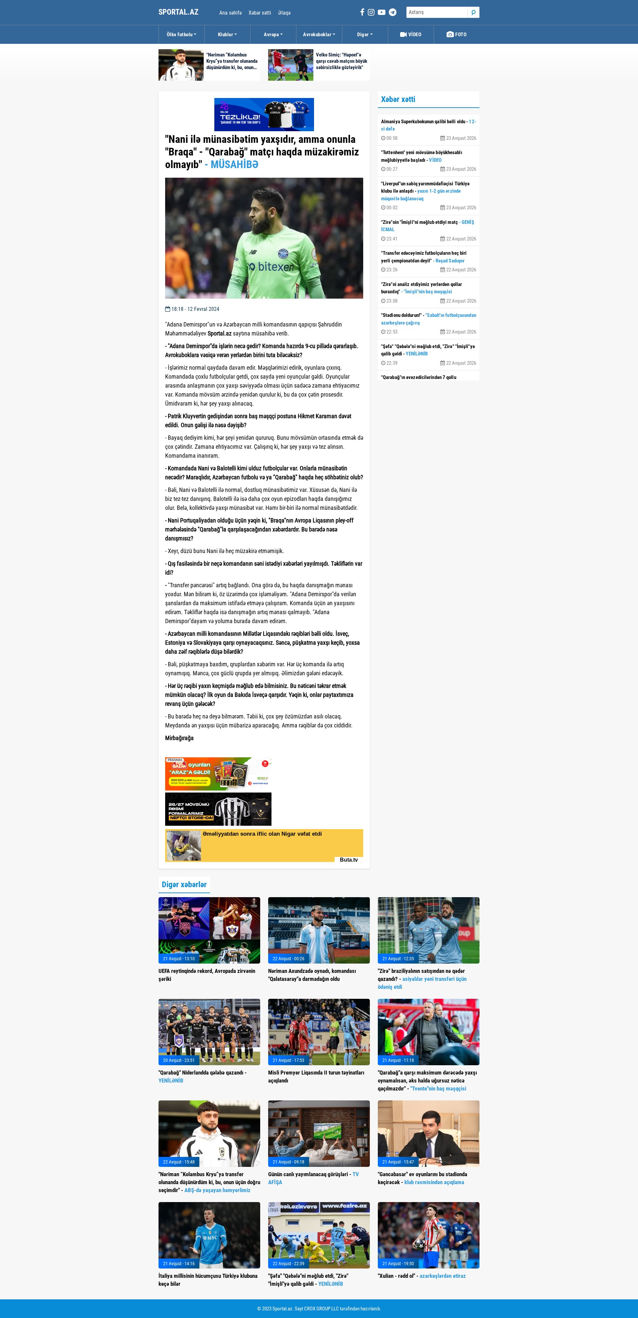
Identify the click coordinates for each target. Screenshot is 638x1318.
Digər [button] (363, 35)
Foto (460, 35)
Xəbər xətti (260, 13)
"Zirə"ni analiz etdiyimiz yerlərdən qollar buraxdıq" (428, 292)
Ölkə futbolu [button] (180, 35)
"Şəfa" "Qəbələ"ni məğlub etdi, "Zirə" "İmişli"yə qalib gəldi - (428, 354)
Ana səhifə (230, 13)
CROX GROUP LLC (321, 1309)
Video (414, 35)
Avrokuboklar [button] (317, 35)
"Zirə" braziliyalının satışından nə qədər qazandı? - (422, 979)
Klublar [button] (225, 35)
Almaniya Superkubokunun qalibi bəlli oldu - (428, 130)
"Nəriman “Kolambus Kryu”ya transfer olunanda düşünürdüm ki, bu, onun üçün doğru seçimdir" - (209, 1182)
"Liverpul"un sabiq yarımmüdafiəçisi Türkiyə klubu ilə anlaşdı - (428, 196)
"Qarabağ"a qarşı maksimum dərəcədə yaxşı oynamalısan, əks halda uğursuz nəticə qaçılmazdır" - (427, 1080)
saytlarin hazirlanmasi (192, 750)
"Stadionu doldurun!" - (428, 323)
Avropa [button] (271, 35)
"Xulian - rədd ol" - (422, 1275)
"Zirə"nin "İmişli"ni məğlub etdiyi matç (428, 230)
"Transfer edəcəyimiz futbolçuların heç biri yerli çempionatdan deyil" (428, 261)
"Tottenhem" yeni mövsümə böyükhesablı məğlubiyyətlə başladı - (428, 160)
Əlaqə (284, 13)
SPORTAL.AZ (179, 12)
